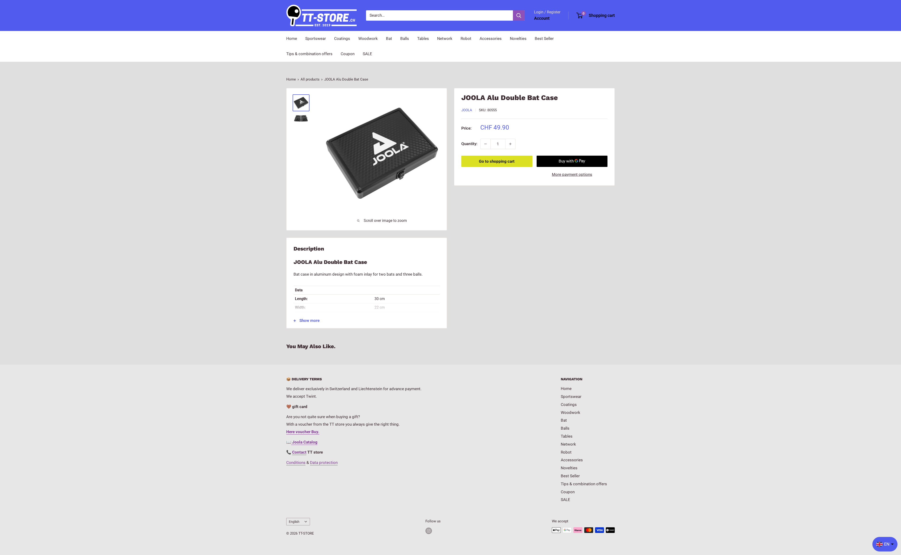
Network (444, 38)
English (294, 522)
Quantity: (469, 143)
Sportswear (315, 38)
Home (291, 38)
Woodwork (368, 38)
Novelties (518, 38)
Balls (404, 38)
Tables (423, 38)
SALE (367, 53)
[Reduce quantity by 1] (485, 144)
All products (310, 79)
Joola (466, 110)
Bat (389, 38)
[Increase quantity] (510, 144)
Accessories (491, 38)
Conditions (295, 462)
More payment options (572, 174)
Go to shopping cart (497, 161)
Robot (466, 38)
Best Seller (544, 38)
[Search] (519, 15)
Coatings (342, 38)
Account (542, 18)
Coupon (348, 53)
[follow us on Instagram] (428, 530)
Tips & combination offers (309, 53)
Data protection (324, 462)
